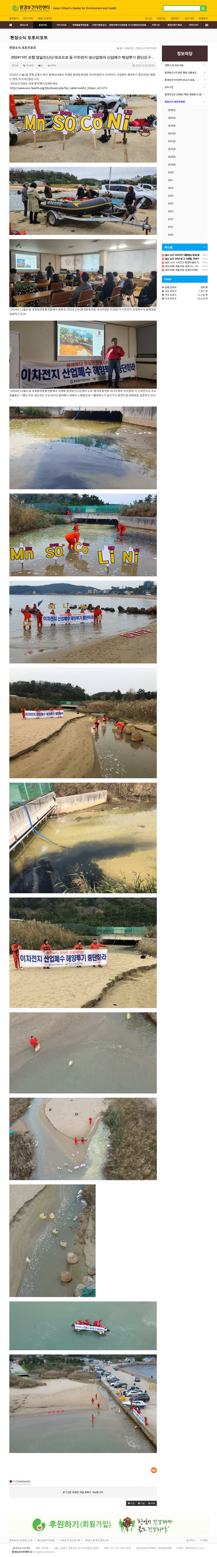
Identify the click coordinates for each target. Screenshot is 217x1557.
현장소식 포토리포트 (29, 37)
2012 (170, 219)
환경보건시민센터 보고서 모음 (180, 79)
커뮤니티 (156, 25)
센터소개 (24, 25)
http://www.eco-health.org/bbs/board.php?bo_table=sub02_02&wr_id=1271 (58, 88)
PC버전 (204, 1540)
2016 (170, 188)
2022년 (171, 141)
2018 (170, 172)
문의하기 (190, 1540)
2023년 (171, 133)
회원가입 (161, 18)
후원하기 (203, 18)
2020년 (171, 156)
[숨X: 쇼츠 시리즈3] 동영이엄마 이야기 (183, 262)
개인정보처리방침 (46, 1540)
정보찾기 (175, 18)
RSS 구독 (28, 18)
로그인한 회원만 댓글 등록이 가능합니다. (83, 1492)
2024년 (171, 125)
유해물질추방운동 (80, 25)
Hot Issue (61, 25)
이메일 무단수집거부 (70, 1540)
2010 (170, 234)
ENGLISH (193, 25)
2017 (170, 180)
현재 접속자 (170, 287)
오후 (57, 1551)
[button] (131, 1503)
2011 (170, 226)
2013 (170, 211)
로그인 (148, 18)
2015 (170, 195)
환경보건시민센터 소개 (20, 1540)
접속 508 (189, 18)
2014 (170, 203)
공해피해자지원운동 (118, 25)
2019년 (171, 164)
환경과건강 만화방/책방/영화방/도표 (183, 94)
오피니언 (169, 87)
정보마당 (43, 25)
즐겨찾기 (13, 18)
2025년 (171, 117)
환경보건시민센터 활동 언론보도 (181, 72)
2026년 (171, 110)
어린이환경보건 (99, 25)
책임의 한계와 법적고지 (97, 1540)
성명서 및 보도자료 (174, 65)
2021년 (171, 149)
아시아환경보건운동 (137, 25)
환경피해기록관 (175, 25)
